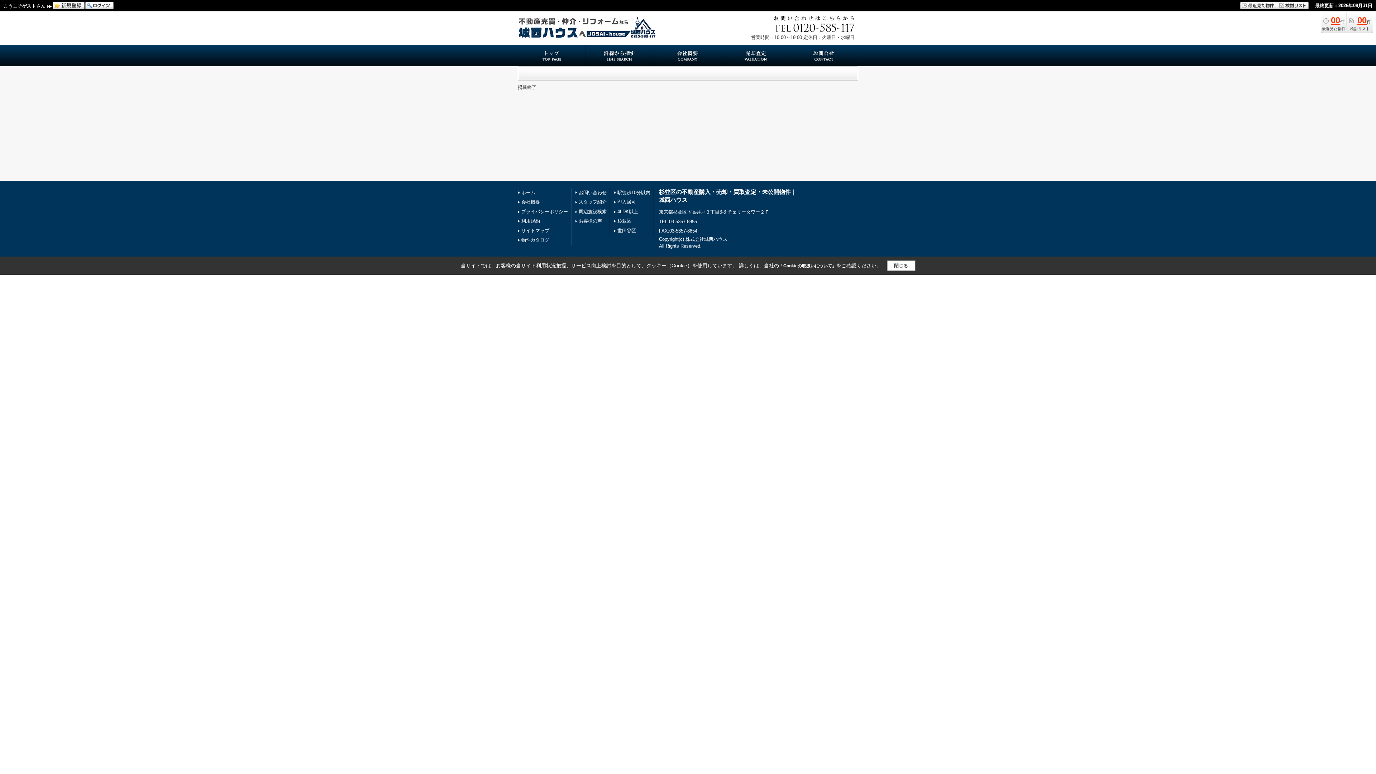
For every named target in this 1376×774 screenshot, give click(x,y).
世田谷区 (626, 230)
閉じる (901, 265)
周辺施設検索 (593, 211)
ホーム (528, 192)
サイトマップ (535, 230)
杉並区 (624, 221)
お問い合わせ (593, 192)
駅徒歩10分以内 (633, 192)
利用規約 (530, 221)
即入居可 (626, 202)
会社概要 (530, 202)
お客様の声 (590, 221)
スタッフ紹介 (593, 202)
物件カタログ (535, 240)
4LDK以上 (627, 211)
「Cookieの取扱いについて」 (807, 265)
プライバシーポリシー (544, 211)
